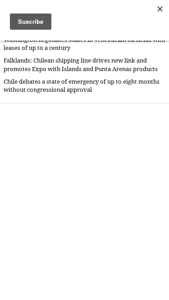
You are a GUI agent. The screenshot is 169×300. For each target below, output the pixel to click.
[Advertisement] (84, 201)
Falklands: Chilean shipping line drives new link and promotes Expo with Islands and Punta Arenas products (81, 64)
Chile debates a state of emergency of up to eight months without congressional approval (82, 86)
